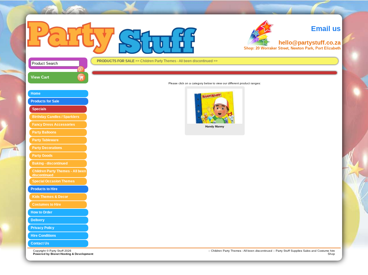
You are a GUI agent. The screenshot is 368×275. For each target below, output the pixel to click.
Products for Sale (45, 101)
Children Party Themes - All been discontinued (177, 61)
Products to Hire (44, 189)
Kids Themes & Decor (50, 197)
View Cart (40, 77)
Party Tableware (45, 140)
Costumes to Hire (46, 205)
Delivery (38, 220)
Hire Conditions (43, 236)
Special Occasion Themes (53, 181)
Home (36, 93)
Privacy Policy (42, 228)
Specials (39, 109)
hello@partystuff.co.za (310, 42)
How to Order (41, 212)
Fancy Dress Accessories (53, 125)
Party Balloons (44, 132)
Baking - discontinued (50, 163)
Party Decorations (47, 148)
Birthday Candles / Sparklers (55, 117)
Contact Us (40, 243)
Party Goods (42, 156)
